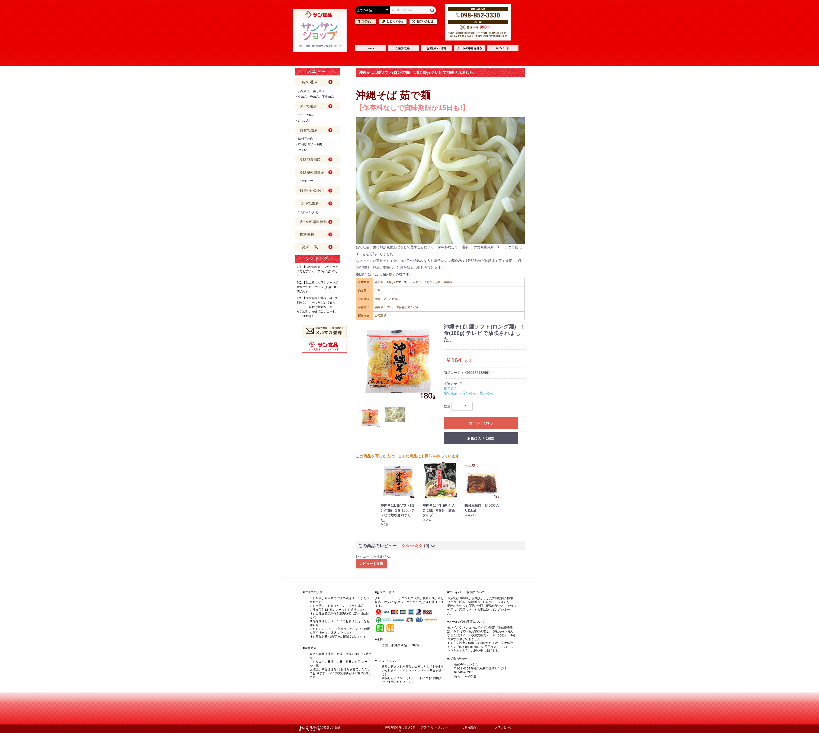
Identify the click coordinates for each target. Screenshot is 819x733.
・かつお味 (302, 120)
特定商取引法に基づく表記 (400, 729)
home (370, 48)
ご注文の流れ (403, 48)
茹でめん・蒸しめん (477, 393)
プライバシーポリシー (435, 727)
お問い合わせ (503, 727)
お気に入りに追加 (481, 438)
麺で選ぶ (450, 388)
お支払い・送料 (436, 48)
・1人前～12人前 (306, 212)
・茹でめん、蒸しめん (310, 91)
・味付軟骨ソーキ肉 (308, 144)
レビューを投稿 (371, 563)
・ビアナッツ (304, 181)
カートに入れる (481, 423)
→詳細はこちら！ (394, 649)
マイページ (503, 48)
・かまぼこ (302, 150)
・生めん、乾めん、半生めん (314, 96)
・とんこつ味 (304, 115)
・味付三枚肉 (304, 138)
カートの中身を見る (469, 48)
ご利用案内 (469, 727)
